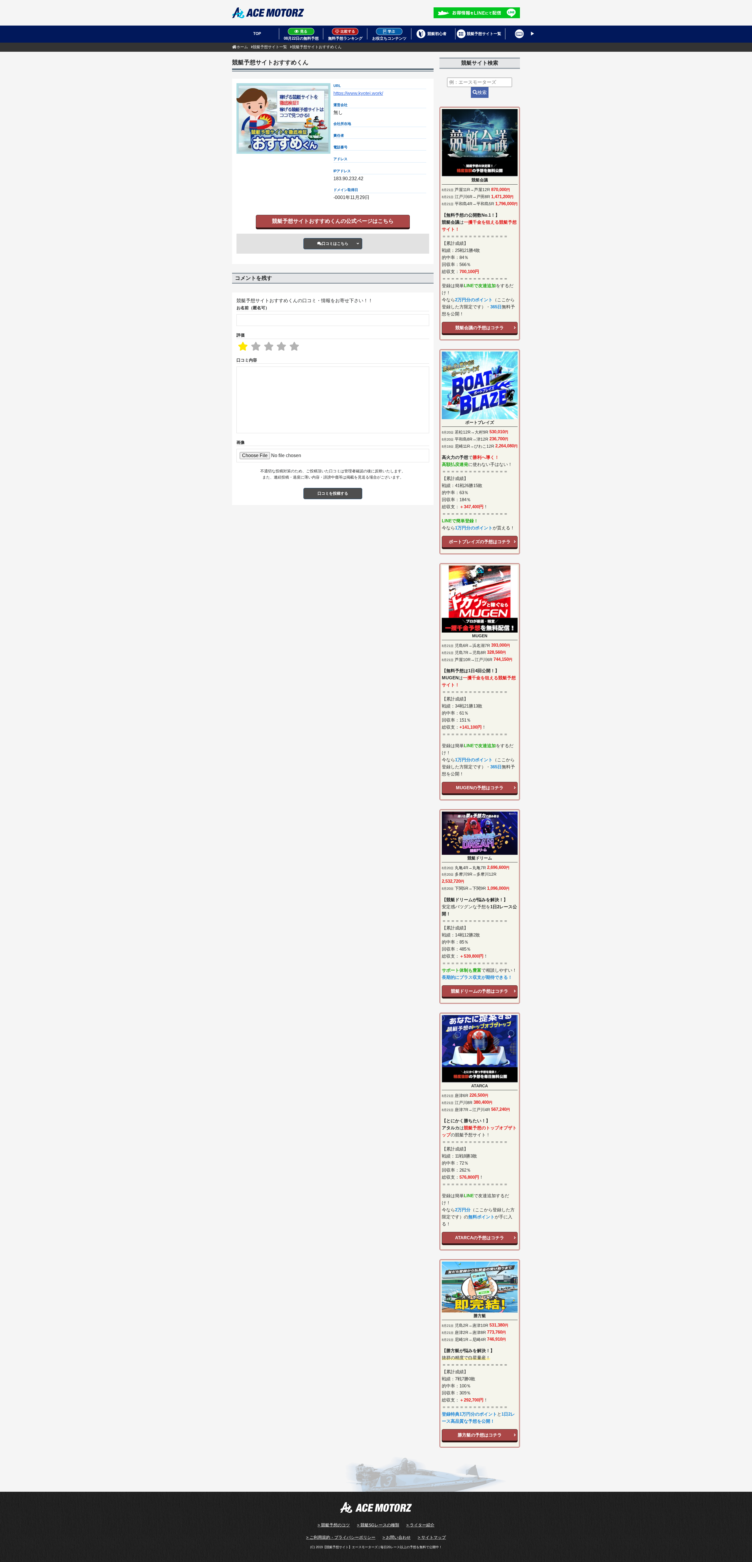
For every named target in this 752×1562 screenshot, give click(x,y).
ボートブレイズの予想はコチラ (480, 541)
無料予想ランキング (345, 38)
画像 (240, 442)
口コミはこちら (335, 243)
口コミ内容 (246, 360)
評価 (240, 335)
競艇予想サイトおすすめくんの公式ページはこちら (333, 221)
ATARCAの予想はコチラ (479, 1237)
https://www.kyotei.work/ (358, 93)
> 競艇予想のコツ (334, 1525)
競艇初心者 (436, 33)
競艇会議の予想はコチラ (479, 327)
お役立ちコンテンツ (389, 38)
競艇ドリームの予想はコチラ (479, 991)
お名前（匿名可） (252, 307)
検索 (482, 92)
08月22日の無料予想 (301, 38)
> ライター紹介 (420, 1525)
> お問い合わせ (396, 1537)
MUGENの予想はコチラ (479, 787)
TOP (257, 33)
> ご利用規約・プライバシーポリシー (340, 1537)
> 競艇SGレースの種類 (378, 1525)
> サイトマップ (432, 1537)
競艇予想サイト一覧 (484, 33)
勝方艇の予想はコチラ (480, 1434)
